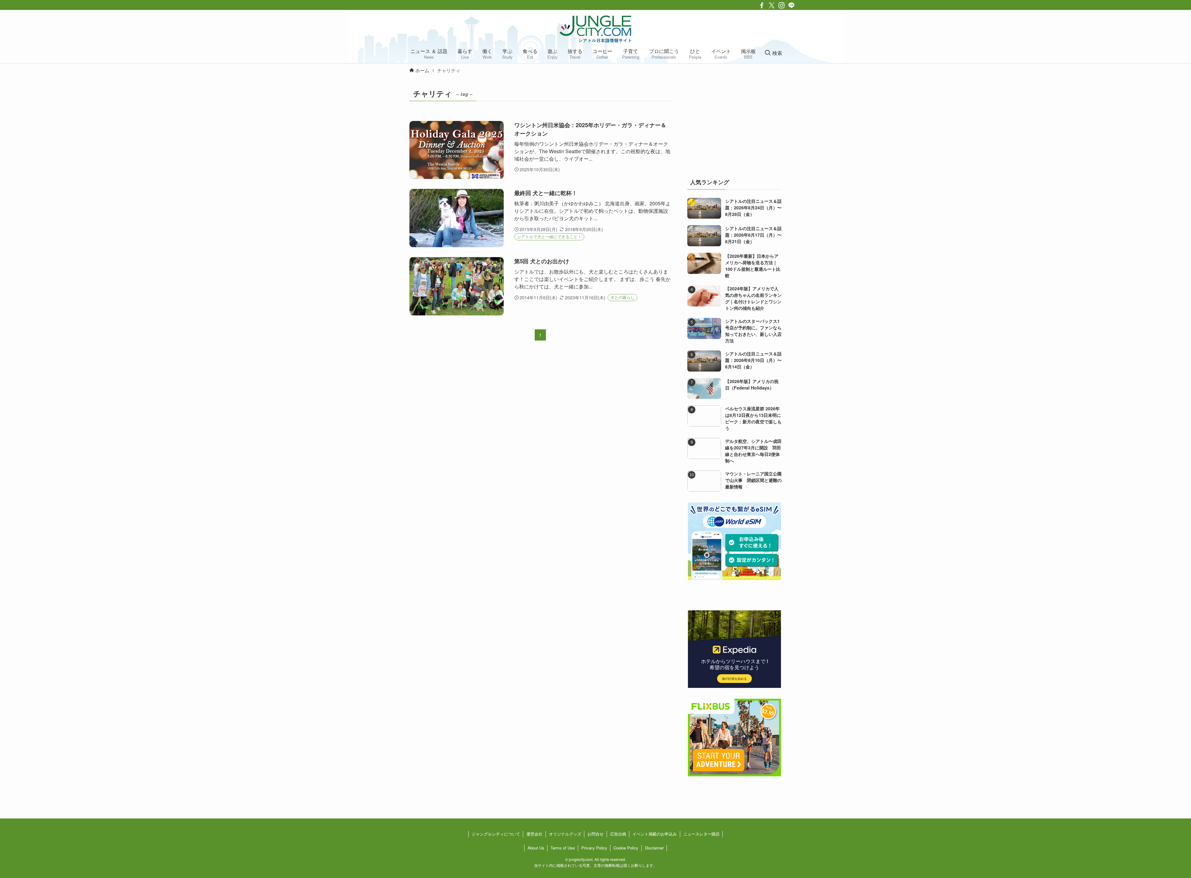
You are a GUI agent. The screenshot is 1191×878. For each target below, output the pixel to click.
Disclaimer (654, 848)
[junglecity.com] (595, 29)
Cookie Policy (625, 848)
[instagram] (782, 5)
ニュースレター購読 (701, 834)
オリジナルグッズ (565, 834)
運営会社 (534, 834)
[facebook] (762, 5)
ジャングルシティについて (496, 834)
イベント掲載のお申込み (654, 834)
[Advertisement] (734, 125)
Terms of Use (563, 848)
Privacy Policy (594, 848)
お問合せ (595, 834)
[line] (791, 5)
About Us (536, 848)
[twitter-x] (772, 5)
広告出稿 (618, 834)
